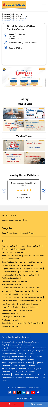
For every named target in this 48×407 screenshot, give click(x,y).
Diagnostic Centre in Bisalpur (27, 377)
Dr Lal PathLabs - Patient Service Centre (24, 184)
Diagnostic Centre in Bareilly (20, 368)
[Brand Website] (38, 392)
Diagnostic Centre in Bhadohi (24, 374)
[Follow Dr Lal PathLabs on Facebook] (10, 392)
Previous (4, 191)
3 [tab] (30, 84)
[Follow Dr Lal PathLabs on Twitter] (19, 392)
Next (44, 191)
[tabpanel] (24, 77)
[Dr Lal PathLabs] (14, 5)
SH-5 (26, 220)
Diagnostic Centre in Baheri (21, 357)
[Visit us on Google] (14, 392)
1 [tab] (25, 84)
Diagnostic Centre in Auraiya (23, 351)
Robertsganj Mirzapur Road (12, 220)
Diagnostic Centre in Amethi (19, 348)
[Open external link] (24, 400)
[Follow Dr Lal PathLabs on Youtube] (33, 392)
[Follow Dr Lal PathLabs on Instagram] (28, 392)
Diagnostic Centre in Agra (11, 342)
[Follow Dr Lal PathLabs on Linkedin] (24, 392)
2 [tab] (27, 84)
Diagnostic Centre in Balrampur (20, 362)
